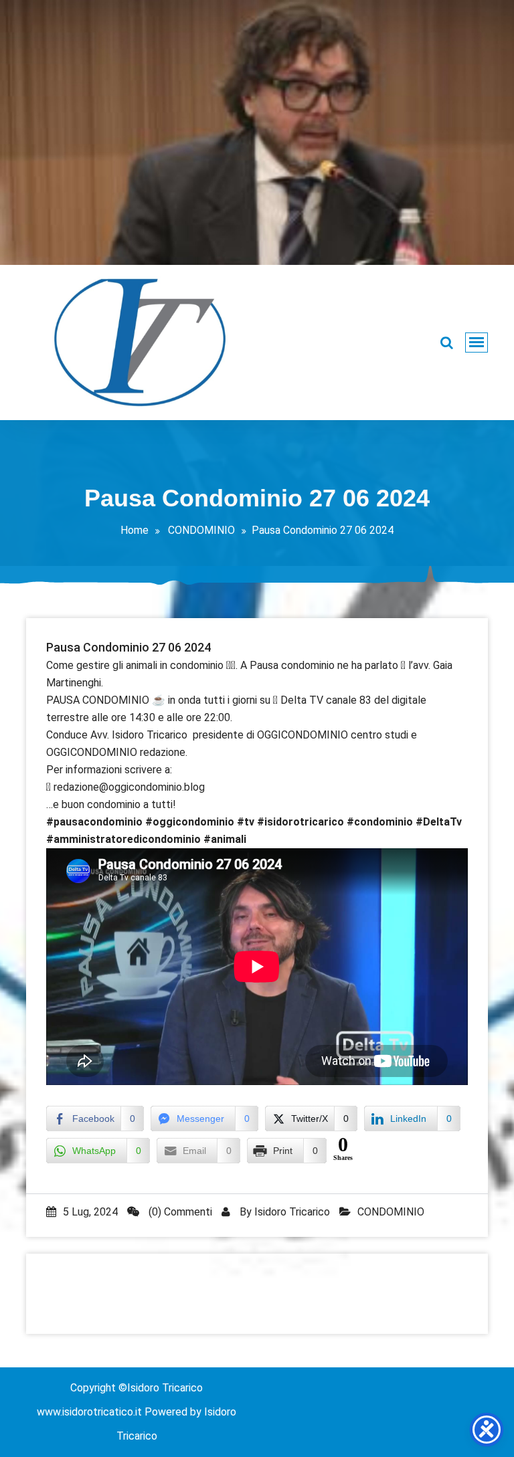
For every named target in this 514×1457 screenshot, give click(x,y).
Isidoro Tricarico (292, 1211)
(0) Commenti (179, 1211)
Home (134, 530)
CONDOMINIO (201, 530)
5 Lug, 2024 (90, 1211)
